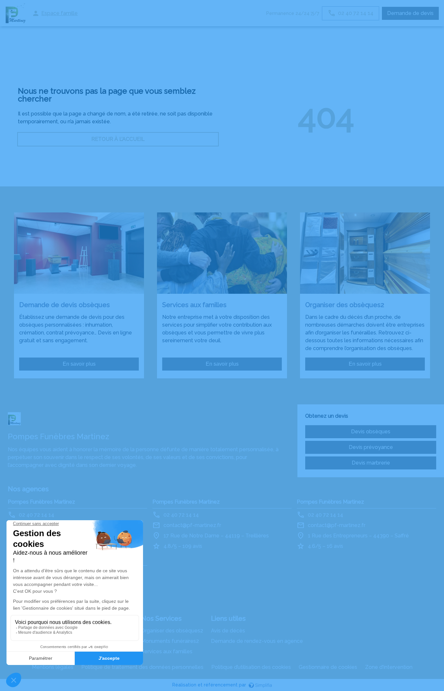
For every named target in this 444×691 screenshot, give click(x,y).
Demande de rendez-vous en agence (257, 641)
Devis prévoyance (371, 447)
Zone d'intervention (388, 667)
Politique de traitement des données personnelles (142, 667)
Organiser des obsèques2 (172, 631)
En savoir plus (79, 364)
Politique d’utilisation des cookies (251, 667)
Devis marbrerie (371, 463)
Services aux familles (166, 651)
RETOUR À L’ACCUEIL (118, 139)
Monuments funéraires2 (170, 641)
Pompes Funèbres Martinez (41, 502)
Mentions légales (52, 667)
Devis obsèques (370, 431)
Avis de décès (228, 631)
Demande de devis (410, 13)
